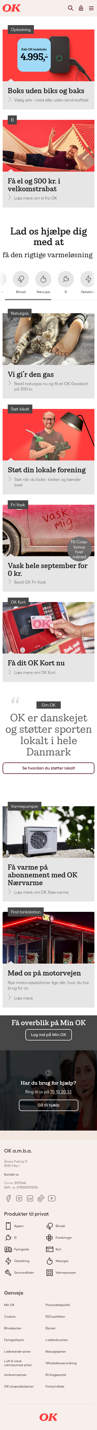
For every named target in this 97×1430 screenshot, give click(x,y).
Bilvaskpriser (12, 1328)
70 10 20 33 (61, 1091)
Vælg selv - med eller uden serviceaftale (51, 100)
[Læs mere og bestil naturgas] (48, 339)
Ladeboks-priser (57, 1339)
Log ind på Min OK (48, 1034)
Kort (58, 1249)
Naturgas (61, 1261)
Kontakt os (11, 1174)
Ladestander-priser (17, 1351)
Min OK (9, 1305)
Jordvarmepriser (15, 1374)
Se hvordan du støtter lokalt (48, 768)
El (15, 1237)
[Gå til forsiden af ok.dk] (12, 8)
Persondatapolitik (58, 1305)
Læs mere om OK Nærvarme (41, 892)
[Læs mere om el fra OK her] (48, 146)
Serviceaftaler (23, 1272)
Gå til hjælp (48, 1105)
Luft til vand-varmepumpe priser (18, 1363)
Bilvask (60, 1226)
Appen (18, 1226)
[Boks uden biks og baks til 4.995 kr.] (48, 55)
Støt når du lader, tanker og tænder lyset (47, 482)
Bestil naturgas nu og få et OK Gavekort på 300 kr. (51, 386)
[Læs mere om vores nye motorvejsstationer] (48, 938)
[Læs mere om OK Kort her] (48, 628)
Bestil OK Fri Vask (30, 582)
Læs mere (23, 998)
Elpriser (51, 1328)
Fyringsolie (21, 1249)
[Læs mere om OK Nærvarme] (48, 832)
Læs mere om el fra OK (35, 198)
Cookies (10, 1316)
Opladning (21, 1261)
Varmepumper (65, 1272)
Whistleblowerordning (61, 1363)
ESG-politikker (55, 1316)
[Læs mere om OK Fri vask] (48, 530)
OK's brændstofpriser (19, 1386)
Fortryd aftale (55, 1386)
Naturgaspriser (56, 1351)
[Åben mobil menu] (91, 8)
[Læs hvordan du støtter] (48, 435)
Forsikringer (63, 1237)
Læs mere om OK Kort (35, 672)
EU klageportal (56, 1374)
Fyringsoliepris (14, 1339)
